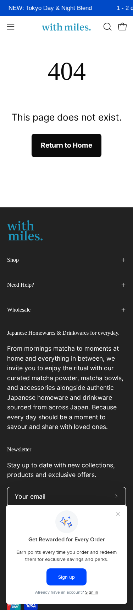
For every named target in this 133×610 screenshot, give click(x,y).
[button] (107, 27)
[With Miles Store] (67, 26)
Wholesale (19, 310)
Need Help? (20, 285)
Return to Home (66, 145)
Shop (13, 260)
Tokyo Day (38, 8)
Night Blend (75, 8)
